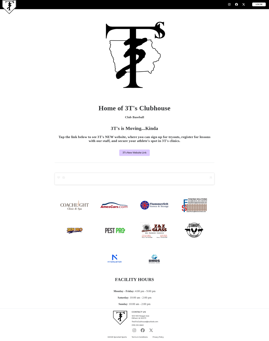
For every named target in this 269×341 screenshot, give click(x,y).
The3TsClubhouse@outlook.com (145, 322)
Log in (259, 4)
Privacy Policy (158, 337)
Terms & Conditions (140, 337)
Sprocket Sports (120, 337)
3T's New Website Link (134, 152)
